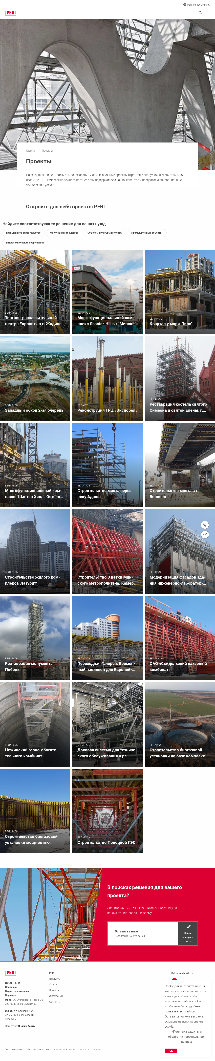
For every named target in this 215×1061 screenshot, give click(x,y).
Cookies (97, 1049)
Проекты (54, 990)
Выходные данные (13, 1049)
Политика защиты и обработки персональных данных (186, 1036)
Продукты (54, 978)
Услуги (53, 984)
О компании (56, 995)
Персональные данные (38, 1049)
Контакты (54, 1001)
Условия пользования (64, 1049)
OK (171, 1050)
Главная (31, 150)
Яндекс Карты (26, 1026)
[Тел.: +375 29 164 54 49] (205, 525)
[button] (153, 933)
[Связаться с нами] (205, 534)
